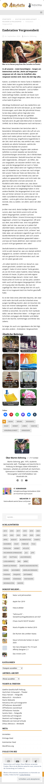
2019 (31, 531)
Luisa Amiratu (9, 561)
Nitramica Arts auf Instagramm (14, 703)
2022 (11, 535)
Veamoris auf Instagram (11, 718)
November (16, 570)
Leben (24, 426)
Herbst (15, 426)
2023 (18, 535)
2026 (38, 535)
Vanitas (34, 426)
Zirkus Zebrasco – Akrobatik (13, 724)
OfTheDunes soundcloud (12, 708)
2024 (25, 535)
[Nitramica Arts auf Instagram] (8, 761)
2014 (5, 531)
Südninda (17, 579)
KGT (5, 557)
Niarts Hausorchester (29, 566)
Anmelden (6, 734)
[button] (40, 12)
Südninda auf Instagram (11, 716)
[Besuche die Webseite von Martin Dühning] (18, 480)
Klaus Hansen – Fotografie (12, 695)
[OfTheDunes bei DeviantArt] (35, 761)
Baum (10, 422)
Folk (33, 544)
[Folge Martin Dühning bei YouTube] (25, 480)
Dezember (7, 544)
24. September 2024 (12, 36)
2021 (5, 535)
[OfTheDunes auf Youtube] (17, 761)
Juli (26, 553)
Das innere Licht (19, 654)
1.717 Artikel (33, 458)
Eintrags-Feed (7, 738)
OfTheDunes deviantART (12, 705)
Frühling (7, 548)
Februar (25, 544)
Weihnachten (9, 583)
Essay (6, 426)
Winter (20, 583)
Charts (37, 540)
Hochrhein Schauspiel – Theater (14, 692)
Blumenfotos (25, 540)
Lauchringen (25, 557)
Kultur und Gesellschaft (26, 19)
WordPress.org (8, 746)
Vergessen (26, 430)
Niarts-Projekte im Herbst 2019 (25, 627)
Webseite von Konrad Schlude (14, 721)
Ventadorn (28, 579)
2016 (11, 531)
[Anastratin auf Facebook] (26, 761)
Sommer (7, 579)
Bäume (19, 422)
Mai (19, 561)
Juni (32, 553)
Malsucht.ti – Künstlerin (11, 697)
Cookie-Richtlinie (24, 775)
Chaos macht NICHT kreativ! (24, 621)
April (6, 540)
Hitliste (26, 548)
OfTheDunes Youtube (10, 710)
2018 (25, 531)
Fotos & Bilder (18, 608)
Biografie (30, 422)
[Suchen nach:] (22, 517)
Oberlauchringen (30, 570)
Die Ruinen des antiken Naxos (24, 634)
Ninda (6, 570)
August (14, 540)
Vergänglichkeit (10, 430)
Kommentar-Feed (9, 742)
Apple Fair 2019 (19, 601)
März (26, 561)
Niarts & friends (10, 566)
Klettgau (13, 557)
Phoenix (7, 574)
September (28, 574)
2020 (38, 531)
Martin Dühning (30, 36)
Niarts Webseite (8, 700)
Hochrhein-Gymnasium (13, 553)
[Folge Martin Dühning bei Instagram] (21, 480)
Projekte (16, 574)
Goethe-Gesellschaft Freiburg (13, 689)
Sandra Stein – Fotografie (12, 713)
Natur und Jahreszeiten (22, 595)
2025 (31, 535)
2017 (18, 531)
